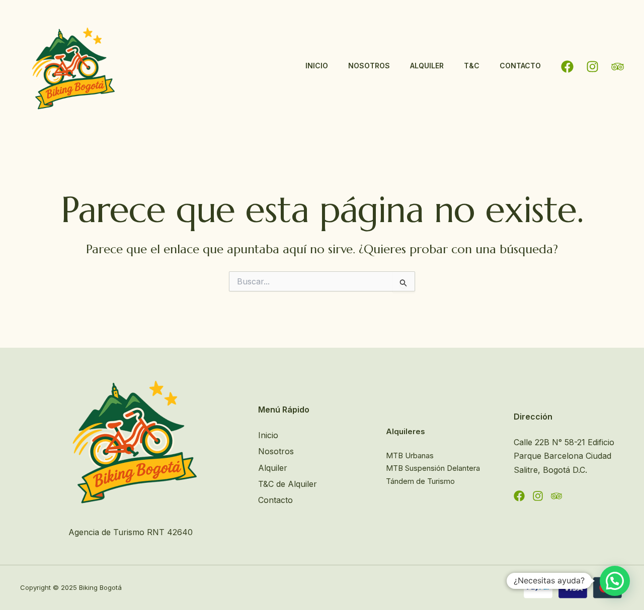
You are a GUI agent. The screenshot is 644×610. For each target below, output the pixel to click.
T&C (471, 65)
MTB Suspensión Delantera (433, 468)
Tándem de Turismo (420, 481)
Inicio (316, 65)
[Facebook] (567, 66)
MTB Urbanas (410, 455)
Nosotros (369, 65)
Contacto (520, 65)
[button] (615, 581)
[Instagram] (592, 66)
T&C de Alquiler (287, 484)
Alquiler (427, 65)
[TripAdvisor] (617, 66)
